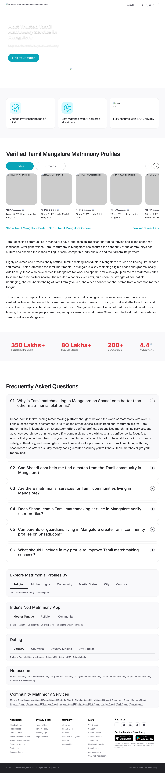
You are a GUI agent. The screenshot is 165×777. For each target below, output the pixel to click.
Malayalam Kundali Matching (88, 676)
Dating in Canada (36, 657)
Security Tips (41, 733)
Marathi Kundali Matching (114, 676)
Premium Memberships (20, 740)
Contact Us (14, 748)
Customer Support (17, 744)
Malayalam (68, 625)
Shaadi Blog (67, 729)
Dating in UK (51, 657)
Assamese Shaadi (33, 700)
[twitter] (137, 724)
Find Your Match (23, 58)
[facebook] (117, 724)
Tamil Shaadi (122, 704)
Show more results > (145, 228)
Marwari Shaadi (67, 704)
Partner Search (16, 733)
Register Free (15, 729)
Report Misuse (42, 736)
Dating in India (79, 657)
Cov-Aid (65, 740)
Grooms (50, 166)
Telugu (59, 625)
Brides (20, 166)
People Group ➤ (153, 768)
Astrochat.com (94, 752)
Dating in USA (64, 657)
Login (151, 5)
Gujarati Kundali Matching (139, 676)
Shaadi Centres (94, 733)
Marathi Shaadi (17, 700)
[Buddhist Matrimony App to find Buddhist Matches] (124, 738)
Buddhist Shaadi (65, 700)
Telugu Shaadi (136, 704)
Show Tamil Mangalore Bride (26, 228)
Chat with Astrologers (97, 756)
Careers (65, 733)
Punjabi (30, 625)
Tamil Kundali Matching (38, 676)
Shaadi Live (93, 740)
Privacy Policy (42, 729)
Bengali (13, 625)
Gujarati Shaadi (111, 700)
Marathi (21, 625)
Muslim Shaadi (82, 704)
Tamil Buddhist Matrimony (22, 592)
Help (141, 5)
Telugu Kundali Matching (61, 676)
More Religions (42, 592)
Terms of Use (41, 725)
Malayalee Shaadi (50, 704)
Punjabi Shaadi (108, 704)
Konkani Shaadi (33, 704)
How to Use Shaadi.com (20, 736)
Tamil (51, 625)
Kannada (79, 625)
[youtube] (144, 724)
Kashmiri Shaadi (17, 704)
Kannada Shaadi (138, 700)
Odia (37, 625)
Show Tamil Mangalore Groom (70, 228)
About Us (66, 725)
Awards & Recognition (71, 736)
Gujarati (44, 625)
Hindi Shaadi (97, 700)
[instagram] (123, 724)
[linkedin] (130, 724)
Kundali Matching (18, 676)
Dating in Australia (18, 657)
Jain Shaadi (124, 700)
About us (131, 5)
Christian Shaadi (82, 700)
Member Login (16, 725)
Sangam (92, 729)
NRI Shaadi (95, 704)
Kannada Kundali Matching (22, 680)
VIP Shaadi (93, 725)
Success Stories (16, 752)
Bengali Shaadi (50, 700)
